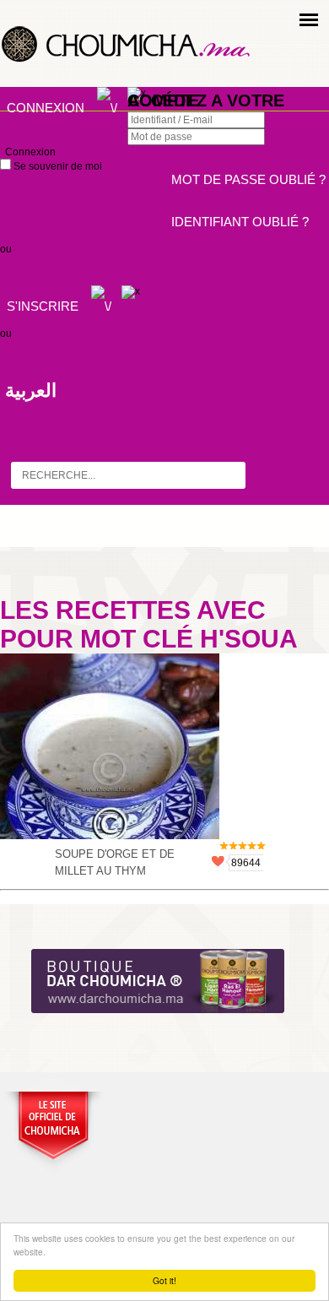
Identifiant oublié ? (240, 221)
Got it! (164, 1280)
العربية (31, 390)
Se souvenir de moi (56, 166)
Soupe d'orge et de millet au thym (115, 862)
